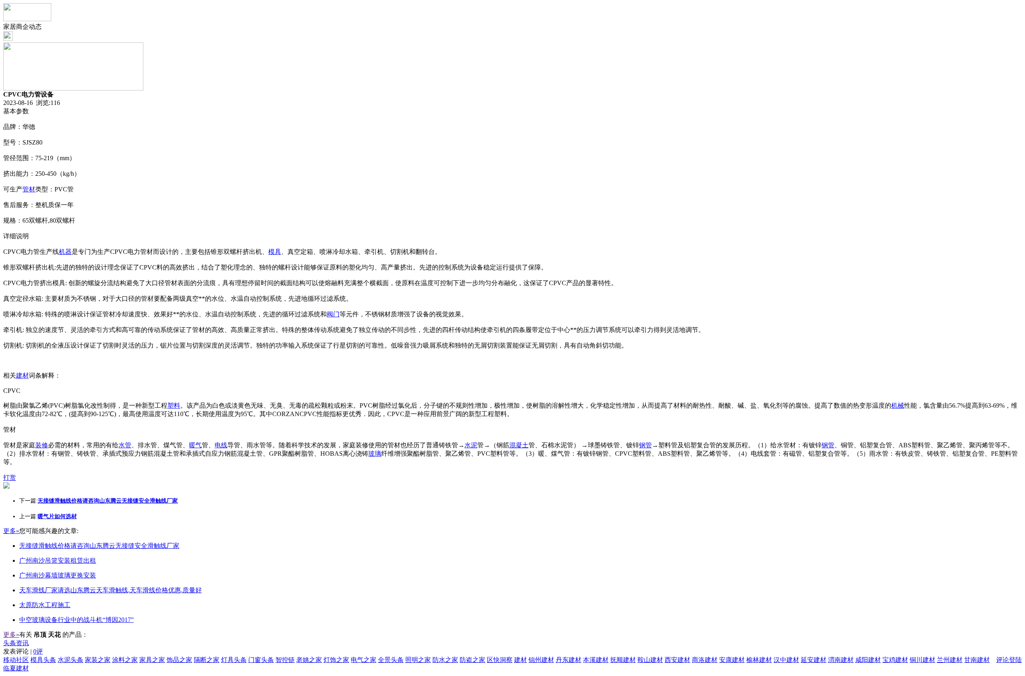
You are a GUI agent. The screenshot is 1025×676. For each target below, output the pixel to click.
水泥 (470, 445)
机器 (65, 251)
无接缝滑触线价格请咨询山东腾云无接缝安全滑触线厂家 (99, 545)
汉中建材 (786, 659)
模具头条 (43, 659)
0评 (38, 651)
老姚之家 (309, 659)
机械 (897, 405)
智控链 (285, 659)
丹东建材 (568, 659)
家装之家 (98, 659)
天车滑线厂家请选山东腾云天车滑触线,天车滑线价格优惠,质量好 (110, 590)
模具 (274, 251)
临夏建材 (16, 668)
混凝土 (519, 445)
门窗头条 (261, 659)
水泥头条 (70, 659)
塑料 (173, 405)
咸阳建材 (868, 659)
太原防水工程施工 (44, 605)
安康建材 (732, 659)
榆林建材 (759, 659)
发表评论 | (23, 651)
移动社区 (16, 659)
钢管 (645, 445)
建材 (22, 375)
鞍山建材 (650, 659)
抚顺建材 (623, 659)
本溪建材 (596, 659)
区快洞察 (499, 659)
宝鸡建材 (895, 659)
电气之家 (363, 659)
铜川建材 (922, 659)
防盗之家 (472, 659)
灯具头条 (234, 659)
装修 (41, 445)
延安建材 (813, 659)
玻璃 (374, 453)
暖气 (195, 445)
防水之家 (445, 659)
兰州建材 (950, 659)
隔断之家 (206, 659)
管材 (28, 189)
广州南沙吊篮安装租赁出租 (57, 560)
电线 (221, 445)
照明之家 (418, 659)
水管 (125, 445)
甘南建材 (977, 659)
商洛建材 (705, 659)
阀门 (333, 314)
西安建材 (677, 659)
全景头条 (391, 659)
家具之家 (152, 659)
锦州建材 (541, 659)
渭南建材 (841, 659)
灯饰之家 (336, 659)
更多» (11, 530)
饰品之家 (179, 659)
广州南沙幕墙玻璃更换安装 (57, 575)
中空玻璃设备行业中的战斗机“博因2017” (76, 619)
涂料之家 (125, 659)
